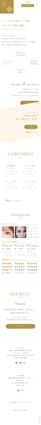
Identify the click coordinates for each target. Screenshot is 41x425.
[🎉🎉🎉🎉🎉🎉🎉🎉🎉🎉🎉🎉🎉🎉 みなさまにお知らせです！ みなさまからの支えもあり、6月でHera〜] (20, 268)
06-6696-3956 (18, 383)
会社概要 (13, 402)
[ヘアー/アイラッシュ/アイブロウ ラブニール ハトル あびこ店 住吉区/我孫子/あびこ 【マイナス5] (8, 232)
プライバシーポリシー (24, 402)
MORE (31, 126)
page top (40, 420)
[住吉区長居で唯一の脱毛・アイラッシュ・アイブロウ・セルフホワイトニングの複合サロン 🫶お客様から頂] (8, 250)
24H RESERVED (27, 5)
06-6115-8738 (13, 355)
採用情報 (27, 2)
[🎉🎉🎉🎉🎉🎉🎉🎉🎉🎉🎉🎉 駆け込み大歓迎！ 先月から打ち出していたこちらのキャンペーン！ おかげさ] (8, 268)
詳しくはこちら (20, 326)
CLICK (11, 172)
